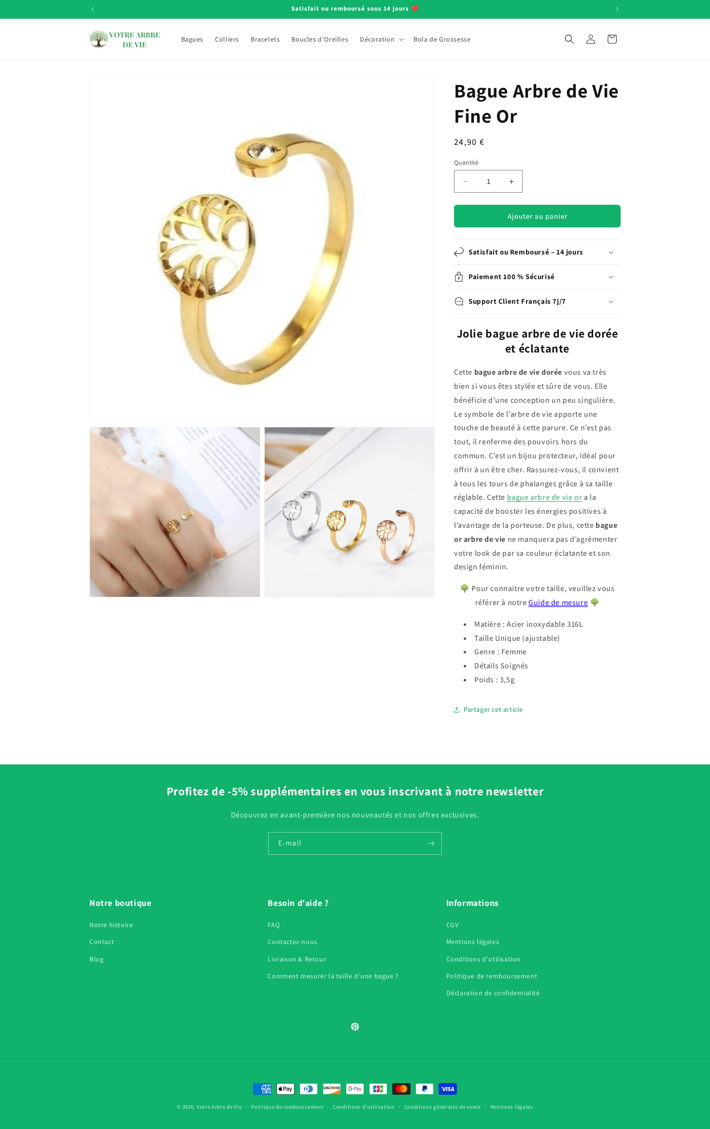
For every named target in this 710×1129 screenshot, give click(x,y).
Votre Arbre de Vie (219, 1106)
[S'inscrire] (430, 843)
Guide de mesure (558, 602)
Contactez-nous (292, 942)
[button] (381, 39)
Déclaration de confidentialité (493, 992)
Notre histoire (111, 925)
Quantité (466, 162)
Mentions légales (472, 942)
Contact (101, 942)
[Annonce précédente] (92, 9)
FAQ (274, 925)
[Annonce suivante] (617, 9)
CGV (452, 925)
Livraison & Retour (297, 959)
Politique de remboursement (492, 976)
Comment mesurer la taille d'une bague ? (333, 976)
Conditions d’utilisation (483, 959)
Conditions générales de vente (442, 1106)
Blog (96, 959)
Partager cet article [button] (493, 709)
